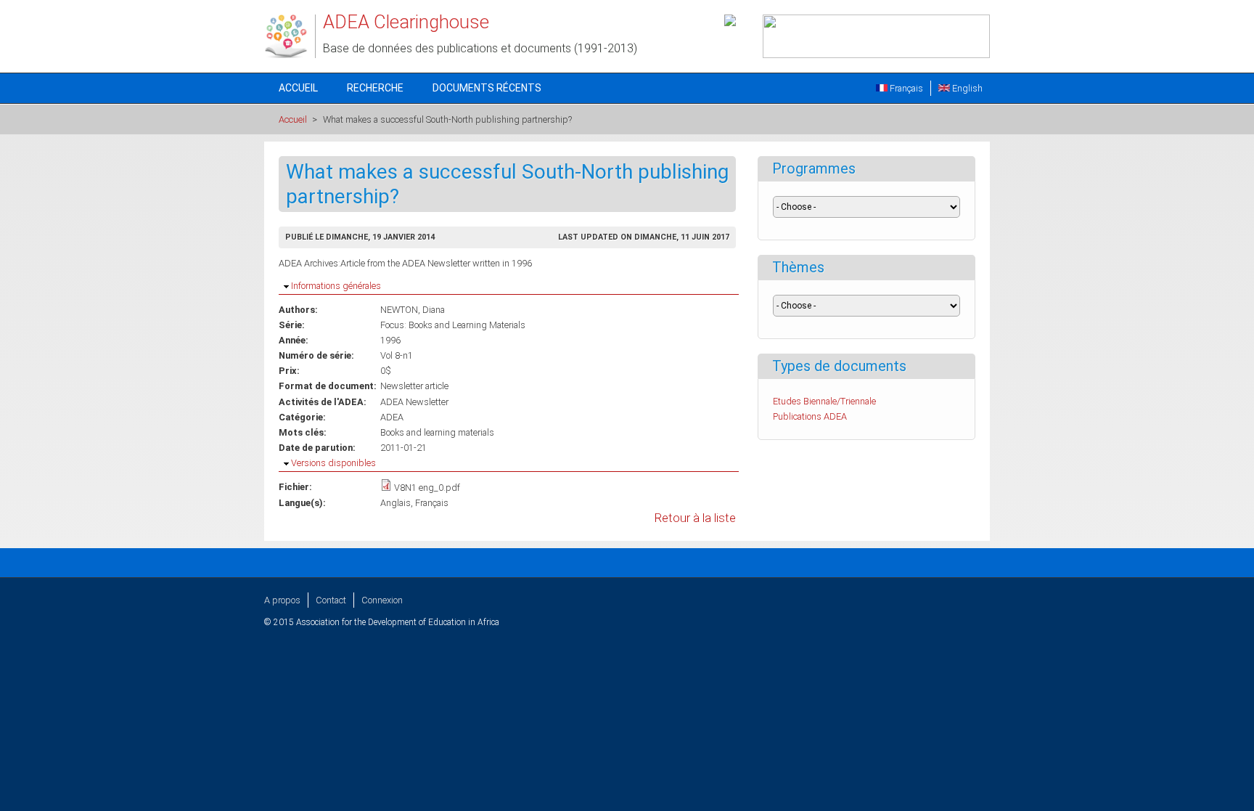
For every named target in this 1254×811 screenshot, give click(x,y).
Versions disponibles (333, 462)
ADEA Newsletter (414, 401)
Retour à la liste (695, 518)
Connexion (382, 600)
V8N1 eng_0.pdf (427, 487)
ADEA (391, 417)
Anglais (395, 502)
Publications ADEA (810, 416)
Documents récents (487, 88)
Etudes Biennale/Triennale (824, 401)
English (966, 88)
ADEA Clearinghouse (406, 22)
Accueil (298, 88)
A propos (282, 600)
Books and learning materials (437, 432)
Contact (331, 600)
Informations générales (336, 285)
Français (905, 88)
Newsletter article (414, 385)
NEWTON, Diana (412, 309)
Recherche (375, 88)
